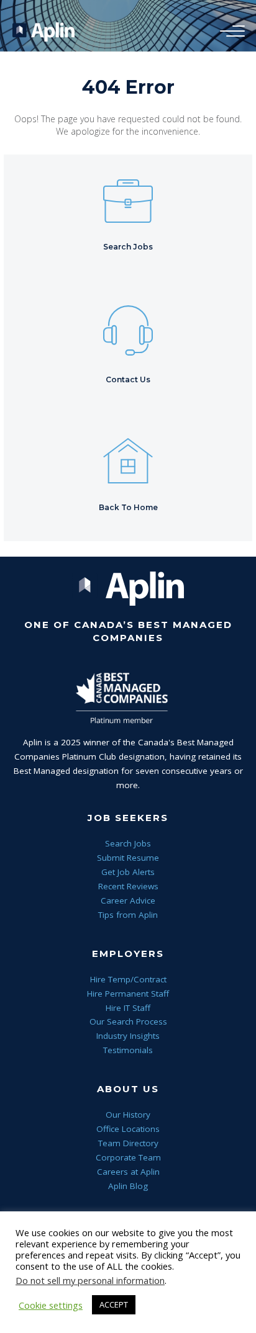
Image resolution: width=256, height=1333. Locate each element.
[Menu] (229, 31)
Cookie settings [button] (51, 1305)
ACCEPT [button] (113, 1304)
